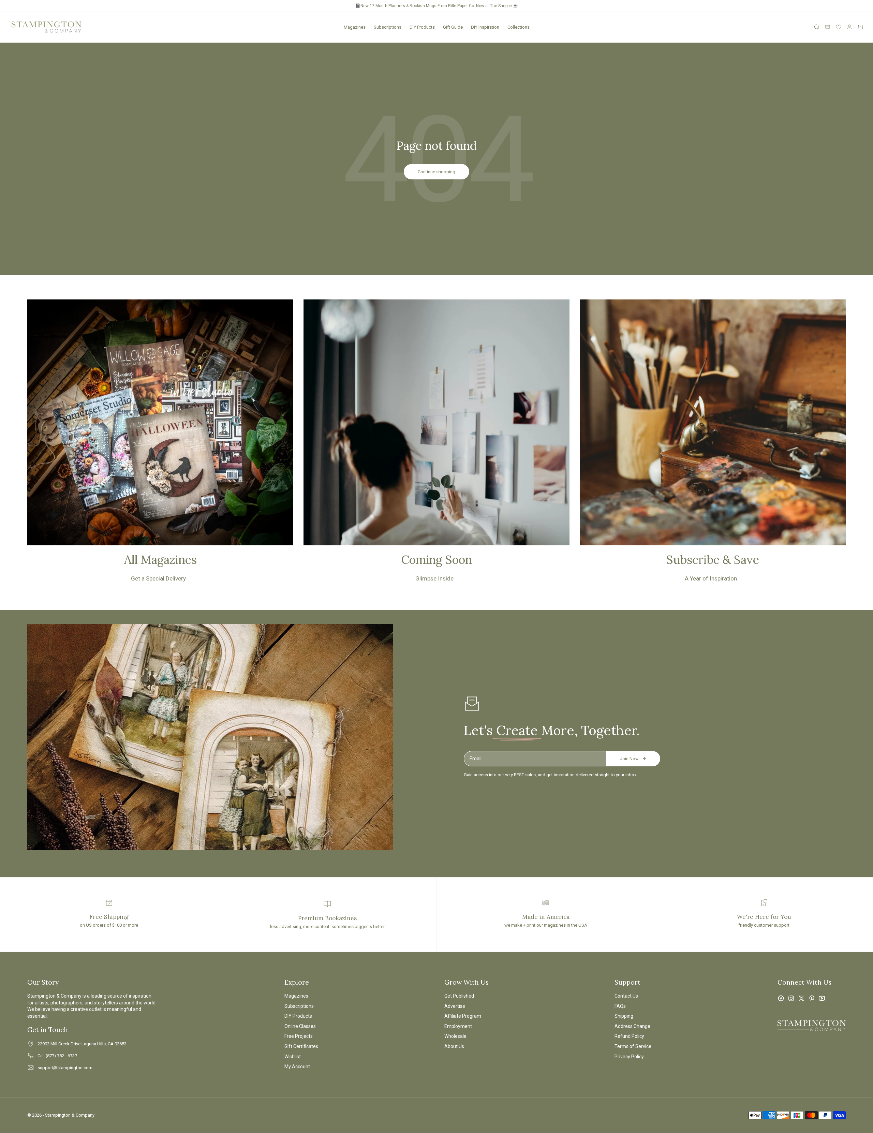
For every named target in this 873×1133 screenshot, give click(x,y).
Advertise (454, 1006)
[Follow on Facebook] (781, 998)
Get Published (459, 996)
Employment (458, 1026)
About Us (454, 1046)
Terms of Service (633, 1046)
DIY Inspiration (485, 27)
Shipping (624, 1016)
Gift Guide (453, 27)
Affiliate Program (462, 1016)
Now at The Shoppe (494, 5)
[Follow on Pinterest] (811, 998)
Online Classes (300, 1026)
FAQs (620, 1006)
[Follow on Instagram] (791, 998)
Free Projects (298, 1036)
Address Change (632, 1026)
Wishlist (292, 1056)
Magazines (355, 27)
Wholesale (455, 1036)
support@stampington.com (65, 1067)
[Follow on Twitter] (801, 998)
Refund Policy (629, 1036)
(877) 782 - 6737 (61, 1055)
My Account (297, 1066)
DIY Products (422, 27)
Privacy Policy (629, 1056)
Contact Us (626, 996)
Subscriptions (387, 27)
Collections (518, 27)
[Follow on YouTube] (821, 998)
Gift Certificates (301, 1046)
